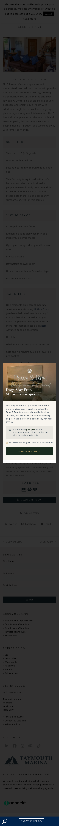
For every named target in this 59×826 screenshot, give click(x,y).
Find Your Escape (29, 451)
